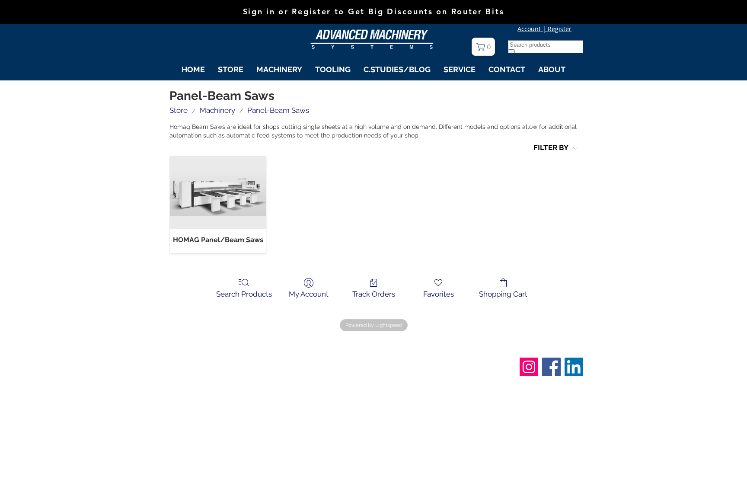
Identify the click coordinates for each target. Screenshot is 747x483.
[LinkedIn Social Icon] (574, 367)
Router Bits (477, 11)
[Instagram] (529, 367)
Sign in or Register (289, 11)
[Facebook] (551, 367)
